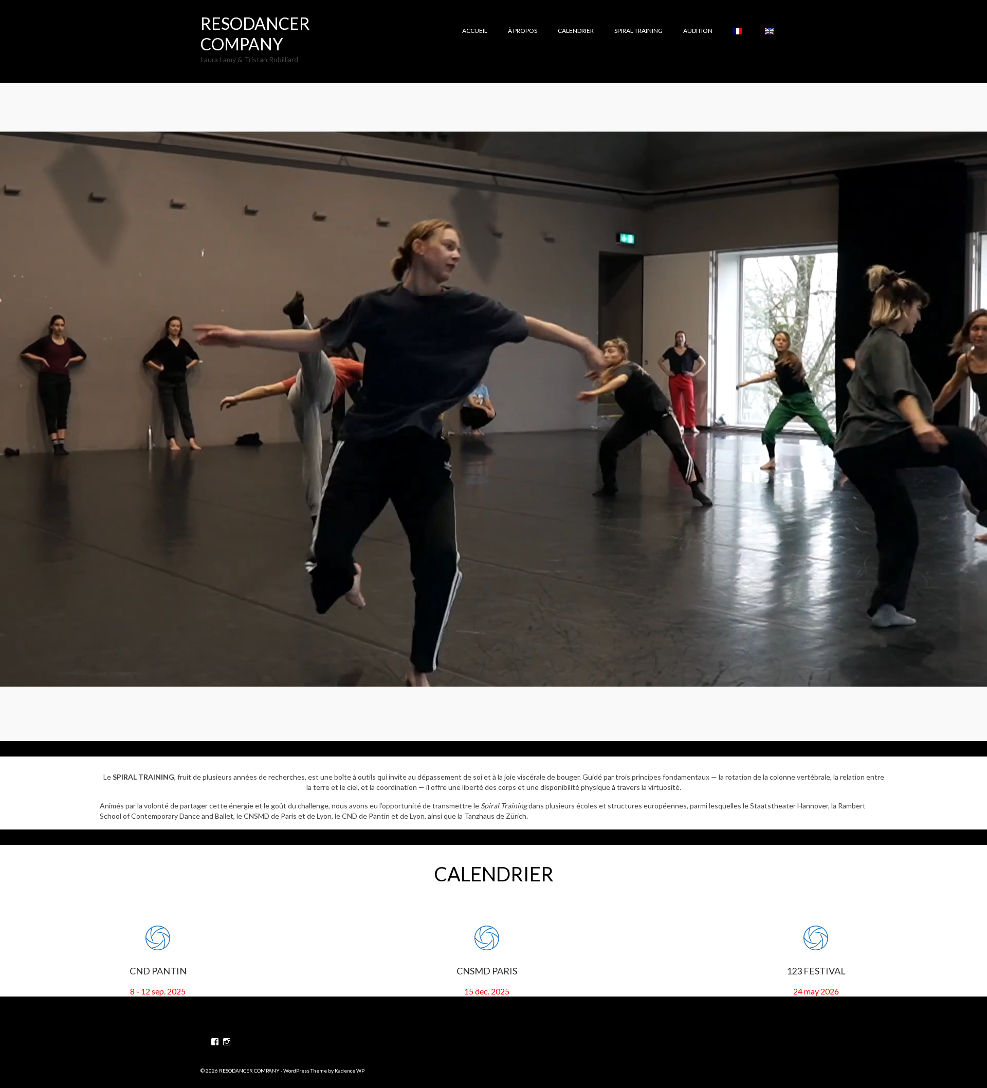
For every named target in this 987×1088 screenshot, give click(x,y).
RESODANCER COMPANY (255, 33)
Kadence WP (349, 1070)
